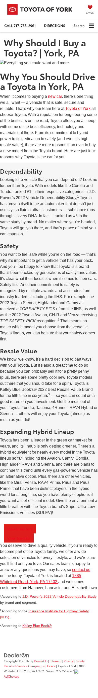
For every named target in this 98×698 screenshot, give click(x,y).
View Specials (18, 538)
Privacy (69, 661)
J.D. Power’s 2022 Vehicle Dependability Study (59, 596)
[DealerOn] (16, 654)
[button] (20, 25)
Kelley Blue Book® (37, 626)
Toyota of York (77, 108)
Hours (51, 666)
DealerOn (40, 661)
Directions (54, 25)
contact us (81, 569)
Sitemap (56, 661)
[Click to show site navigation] (91, 25)
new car (55, 96)
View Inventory (19, 528)
